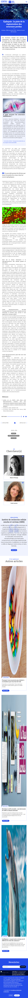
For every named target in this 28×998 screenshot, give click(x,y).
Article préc (5, 423)
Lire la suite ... (5, 690)
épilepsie (13, 433)
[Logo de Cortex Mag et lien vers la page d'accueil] (4, 2)
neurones (13, 438)
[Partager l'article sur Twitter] (23, 416)
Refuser (10, 995)
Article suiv (23, 423)
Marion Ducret (21, 30)
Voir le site (14, 550)
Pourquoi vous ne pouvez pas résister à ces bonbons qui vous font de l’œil (13, 680)
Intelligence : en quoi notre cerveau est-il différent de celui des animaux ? (13, 939)
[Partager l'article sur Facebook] (21, 416)
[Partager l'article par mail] (26, 416)
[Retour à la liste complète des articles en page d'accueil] (15, 423)
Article (4, 30)
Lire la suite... (10, 686)
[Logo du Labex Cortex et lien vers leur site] (12, 2)
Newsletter (14, 962)
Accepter (17, 995)
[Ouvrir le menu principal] (26, 2)
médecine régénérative (14, 435)
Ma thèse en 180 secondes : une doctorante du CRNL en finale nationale (14, 809)
